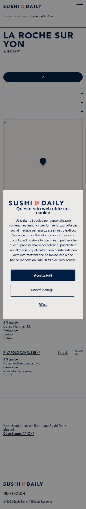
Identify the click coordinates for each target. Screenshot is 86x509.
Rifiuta (43, 304)
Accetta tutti (43, 275)
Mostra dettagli (42, 290)
